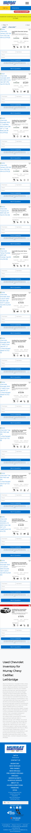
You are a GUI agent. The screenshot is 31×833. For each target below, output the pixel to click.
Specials (14, 776)
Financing (15, 788)
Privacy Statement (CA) (14, 792)
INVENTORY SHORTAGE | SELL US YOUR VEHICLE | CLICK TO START (15, 17)
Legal (15, 790)
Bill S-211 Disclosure (15, 797)
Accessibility (6, 825)
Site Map (25, 825)
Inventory (15, 763)
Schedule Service (15, 780)
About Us (15, 783)
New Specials (14, 771)
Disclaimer (15, 795)
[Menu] (27, 3)
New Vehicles (14, 766)
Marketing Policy (14, 799)
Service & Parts (15, 778)
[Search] (5, 802)
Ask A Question (15, 68)
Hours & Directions (15, 785)
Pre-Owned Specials (15, 773)
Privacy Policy (16, 825)
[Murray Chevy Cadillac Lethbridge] (10, 3)
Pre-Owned (15, 768)
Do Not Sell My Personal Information (15, 826)
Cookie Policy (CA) (15, 794)
